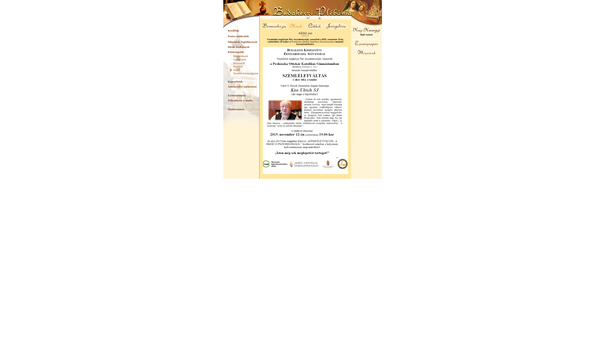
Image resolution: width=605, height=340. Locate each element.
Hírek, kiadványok (238, 46)
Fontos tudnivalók (238, 36)
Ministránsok (240, 56)
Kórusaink (239, 63)
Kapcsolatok (235, 81)
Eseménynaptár (237, 95)
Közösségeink (236, 52)
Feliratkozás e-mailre (240, 100)
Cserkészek (239, 59)
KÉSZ (236, 69)
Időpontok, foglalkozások (242, 41)
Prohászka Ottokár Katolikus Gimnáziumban (313, 42)
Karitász (238, 66)
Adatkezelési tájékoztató (242, 86)
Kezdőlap (233, 30)
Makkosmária (236, 109)
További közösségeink (245, 73)
